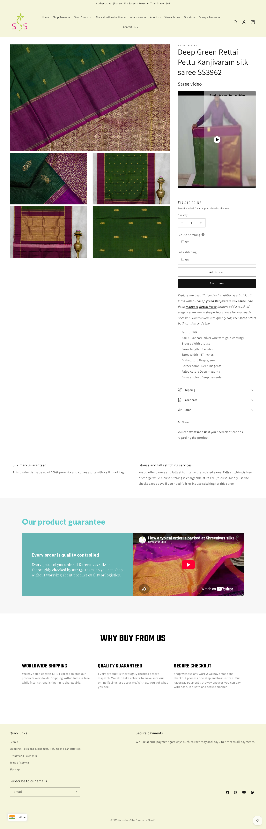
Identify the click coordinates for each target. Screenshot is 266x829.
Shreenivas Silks (126, 820)
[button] (235, 22)
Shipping (200, 208)
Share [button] (185, 422)
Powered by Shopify (146, 820)
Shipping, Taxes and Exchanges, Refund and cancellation (45, 748)
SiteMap (15, 769)
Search (14, 742)
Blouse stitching (189, 235)
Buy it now (217, 283)
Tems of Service (19, 762)
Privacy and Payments (23, 755)
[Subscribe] (75, 791)
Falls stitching (187, 252)
